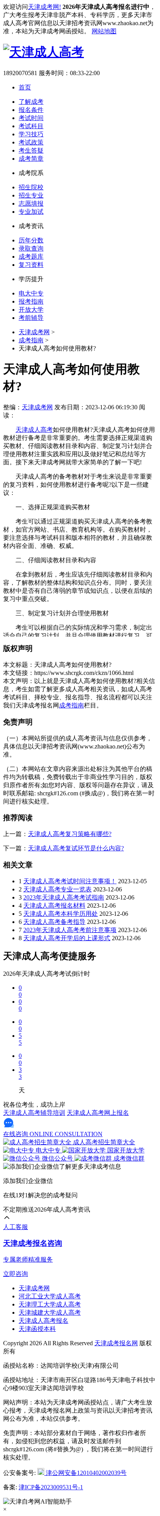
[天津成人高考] (43, 52)
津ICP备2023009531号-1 (51, 1487)
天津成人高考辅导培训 (34, 1112)
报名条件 (31, 109)
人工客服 (15, 1227)
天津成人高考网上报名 (98, 1112)
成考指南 (31, 340)
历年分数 (31, 240)
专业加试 (31, 211)
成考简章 (31, 158)
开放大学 (31, 309)
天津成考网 (34, 332)
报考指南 (31, 301)
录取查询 (31, 248)
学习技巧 (31, 134)
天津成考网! (44, 6)
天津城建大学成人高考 (50, 1312)
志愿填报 (31, 203)
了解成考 (31, 101)
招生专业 (31, 195)
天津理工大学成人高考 (50, 1304)
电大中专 (31, 293)
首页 (25, 87)
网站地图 (104, 31)
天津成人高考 (34, 429)
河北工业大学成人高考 (50, 1296)
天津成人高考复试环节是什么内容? (76, 848)
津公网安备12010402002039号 (85, 1473)
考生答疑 (31, 150)
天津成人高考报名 (43, 1320)
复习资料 (31, 264)
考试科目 (31, 126)
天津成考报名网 (116, 1343)
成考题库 (31, 256)
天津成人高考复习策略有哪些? (69, 834)
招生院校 (31, 187)
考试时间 (31, 118)
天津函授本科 (37, 1328)
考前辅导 (31, 317)
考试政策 (31, 142)
